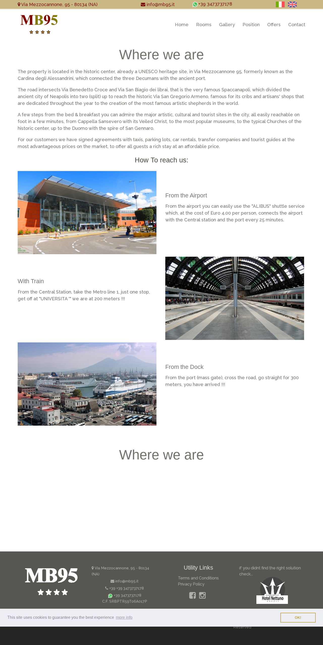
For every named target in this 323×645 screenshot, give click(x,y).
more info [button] (124, 617)
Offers (274, 24)
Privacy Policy (191, 584)
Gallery (227, 24)
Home (182, 24)
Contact (296, 24)
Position (251, 24)
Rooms (203, 24)
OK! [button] (298, 617)
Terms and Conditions (198, 578)
